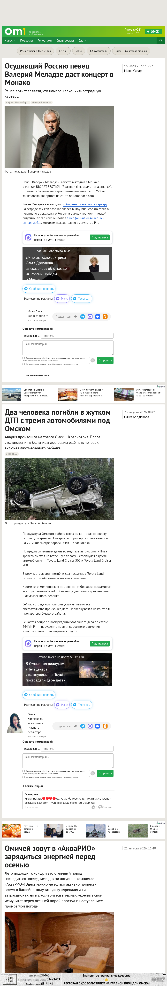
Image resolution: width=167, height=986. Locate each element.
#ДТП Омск (11, 454)
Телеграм (84, 298)
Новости (10, 40)
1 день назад (31, 807)
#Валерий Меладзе (41, 102)
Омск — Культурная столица (131, 50)
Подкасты (26, 40)
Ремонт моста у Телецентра (35, 50)
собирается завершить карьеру (85, 204)
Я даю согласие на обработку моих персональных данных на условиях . (54, 359)
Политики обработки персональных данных (41, 360)
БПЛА (79, 50)
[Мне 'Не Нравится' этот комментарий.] (99, 807)
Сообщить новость (41, 289)
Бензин (63, 50)
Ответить (107, 807)
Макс (64, 298)
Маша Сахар (133, 71)
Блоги (82, 40)
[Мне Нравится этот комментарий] (93, 807)
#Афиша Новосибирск (17, 102)
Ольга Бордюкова (136, 417)
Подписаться (99, 237)
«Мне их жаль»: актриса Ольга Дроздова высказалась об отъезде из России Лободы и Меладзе (46, 268)
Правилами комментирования (65, 364)
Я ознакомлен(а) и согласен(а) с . (52, 364)
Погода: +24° (132, 31)
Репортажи (45, 40)
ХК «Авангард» (98, 50)
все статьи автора (37, 320)
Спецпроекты (65, 40)
